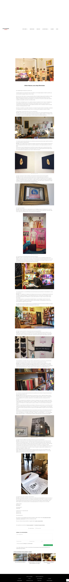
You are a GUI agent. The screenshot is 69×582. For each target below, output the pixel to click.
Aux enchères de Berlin (20, 562)
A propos (49, 578)
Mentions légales (49, 580)
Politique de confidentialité (28, 543)
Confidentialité (19, 580)
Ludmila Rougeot (31, 528)
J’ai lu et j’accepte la (25, 543)
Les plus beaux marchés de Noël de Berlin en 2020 (34, 563)
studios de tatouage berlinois (40, 525)
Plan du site (39, 580)
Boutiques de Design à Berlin (49, 563)
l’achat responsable (30, 525)
